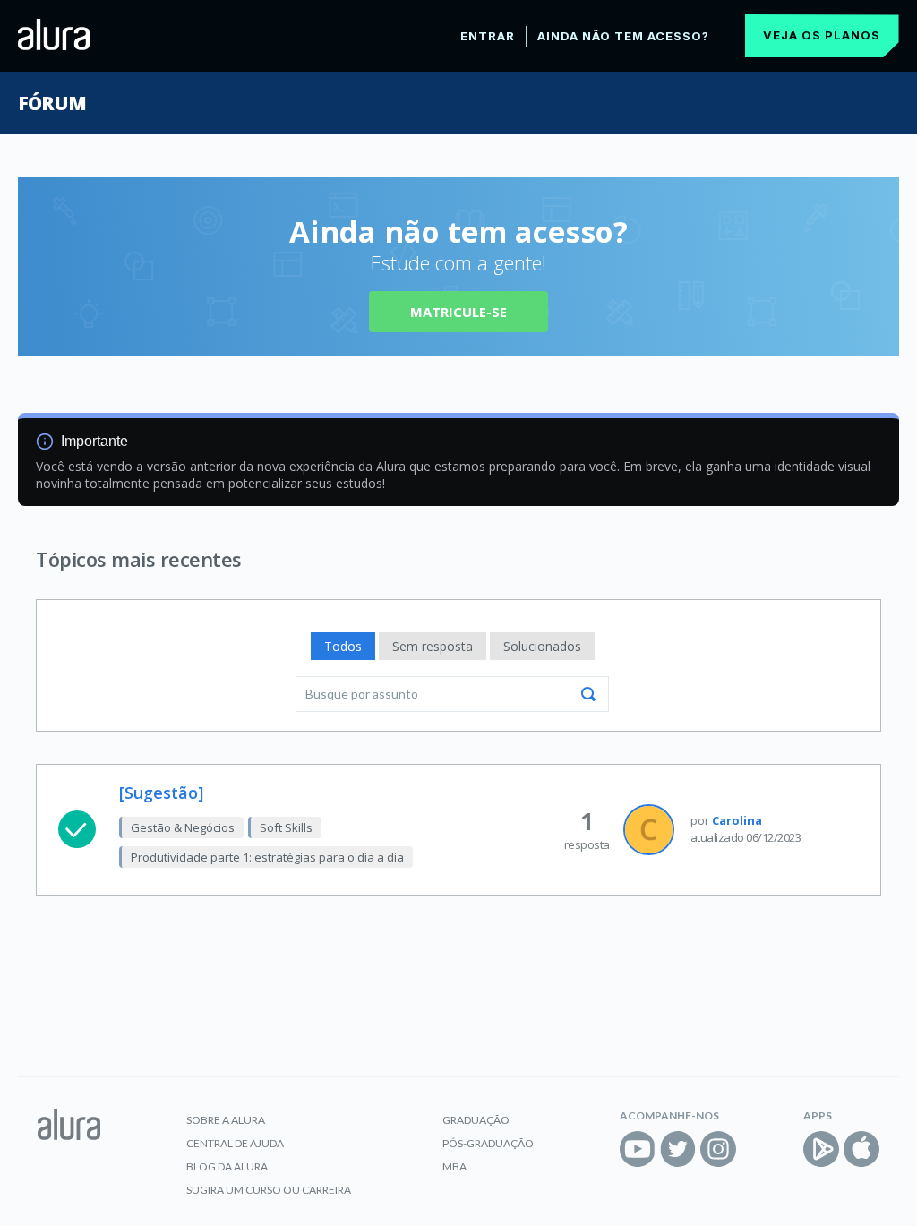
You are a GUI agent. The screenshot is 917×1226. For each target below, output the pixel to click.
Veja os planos (821, 35)
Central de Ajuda (235, 1143)
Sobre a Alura (225, 1120)
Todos (343, 646)
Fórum (51, 103)
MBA (454, 1166)
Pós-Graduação (488, 1143)
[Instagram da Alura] (718, 1149)
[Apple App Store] (861, 1149)
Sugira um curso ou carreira (268, 1189)
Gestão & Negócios (183, 827)
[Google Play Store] (821, 1149)
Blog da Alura (227, 1166)
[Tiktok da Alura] (758, 1149)
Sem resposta (432, 646)
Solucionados (542, 646)
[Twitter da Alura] (678, 1149)
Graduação (476, 1120)
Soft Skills (286, 827)
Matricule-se (458, 312)
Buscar (588, 694)
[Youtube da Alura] (638, 1149)
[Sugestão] (161, 792)
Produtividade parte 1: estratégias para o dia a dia (267, 857)
